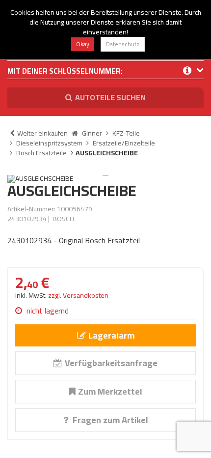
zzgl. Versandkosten (78, 295)
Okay (82, 44)
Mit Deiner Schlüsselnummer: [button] (65, 72)
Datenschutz (122, 44)
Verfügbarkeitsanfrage (111, 363)
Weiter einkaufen (42, 133)
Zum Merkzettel (110, 391)
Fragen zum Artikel (109, 420)
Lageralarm (111, 335)
